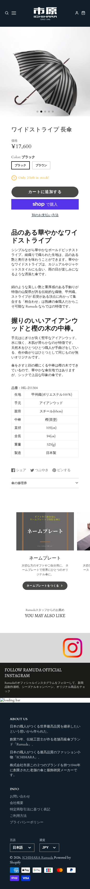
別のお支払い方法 (45, 215)
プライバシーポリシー (26, 822)
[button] (37, 112)
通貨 (42, 840)
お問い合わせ (20, 796)
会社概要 (16, 803)
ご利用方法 (18, 816)
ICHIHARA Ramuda (38, 858)
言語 (13, 840)
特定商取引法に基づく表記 (30, 809)
